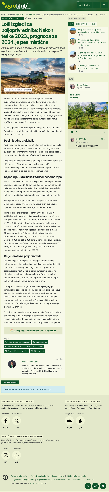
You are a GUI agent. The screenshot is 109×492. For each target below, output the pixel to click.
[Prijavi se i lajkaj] (88, 486)
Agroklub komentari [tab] (10, 382)
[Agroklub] (16, 5)
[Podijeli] (95, 486)
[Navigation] (104, 5)
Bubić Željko (82, 85)
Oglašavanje (29, 480)
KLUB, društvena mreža (76, 476)
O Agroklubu (16, 480)
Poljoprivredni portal (19, 476)
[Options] (103, 86)
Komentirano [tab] (81, 24)
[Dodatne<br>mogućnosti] (103, 486)
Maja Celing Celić (30, 361)
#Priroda (74, 97)
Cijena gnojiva (38, 351)
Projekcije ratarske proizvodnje (19, 342)
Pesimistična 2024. (15, 346)
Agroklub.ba (21, 15)
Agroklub (33, 483)
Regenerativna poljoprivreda (18, 351)
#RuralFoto (75, 94)
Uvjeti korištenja (43, 480)
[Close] (96, 5)
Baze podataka (58, 476)
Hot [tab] (71, 24)
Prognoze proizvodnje (35, 346)
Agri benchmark (41, 342)
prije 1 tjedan (85, 88)
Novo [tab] (93, 24)
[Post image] (88, 115)
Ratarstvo (31, 15)
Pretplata (90, 480)
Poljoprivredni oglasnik (40, 476)
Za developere (59, 480)
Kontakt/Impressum (75, 480)
